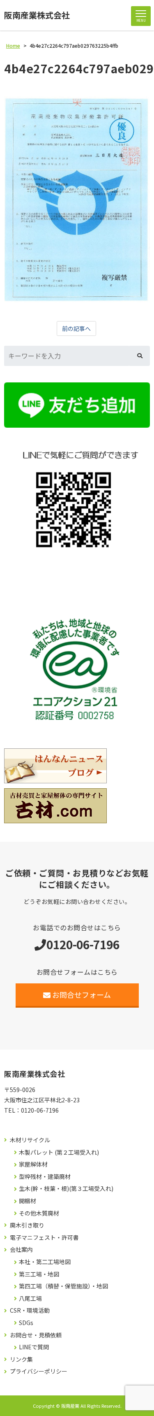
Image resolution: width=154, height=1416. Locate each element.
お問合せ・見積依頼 (36, 1335)
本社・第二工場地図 (45, 1262)
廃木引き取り (27, 1225)
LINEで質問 (34, 1347)
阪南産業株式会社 (37, 15)
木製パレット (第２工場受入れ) (59, 1152)
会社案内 (21, 1249)
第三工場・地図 (39, 1274)
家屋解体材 (33, 1164)
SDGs (26, 1323)
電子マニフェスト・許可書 (44, 1237)
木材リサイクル (30, 1140)
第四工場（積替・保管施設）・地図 (63, 1286)
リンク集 (21, 1359)
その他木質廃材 (39, 1213)
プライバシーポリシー (38, 1371)
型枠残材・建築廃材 (45, 1177)
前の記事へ (76, 328)
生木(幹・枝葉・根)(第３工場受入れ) (66, 1188)
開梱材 (27, 1201)
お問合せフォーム (81, 994)
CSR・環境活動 (30, 1310)
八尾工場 (30, 1298)
